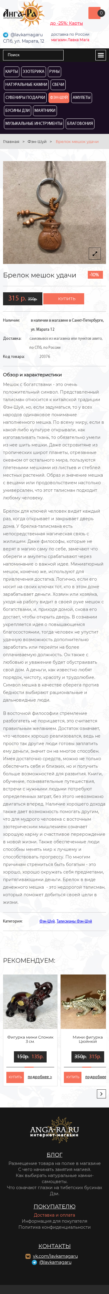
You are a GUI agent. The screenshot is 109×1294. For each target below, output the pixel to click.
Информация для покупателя (54, 1221)
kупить (15, 1077)
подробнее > (39, 1077)
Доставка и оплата (54, 1215)
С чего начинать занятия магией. (54, 1169)
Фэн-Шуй (59, 98)
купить (66, 298)
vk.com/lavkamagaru (55, 1256)
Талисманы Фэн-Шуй (74, 921)
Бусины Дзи (17, 111)
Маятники (45, 111)
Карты (11, 72)
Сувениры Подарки (25, 98)
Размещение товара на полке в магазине (54, 1163)
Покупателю (55, 1206)
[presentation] (101, 1093)
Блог (54, 1155)
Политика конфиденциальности (54, 1227)
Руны (54, 72)
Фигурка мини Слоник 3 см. (30, 1039)
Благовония (80, 124)
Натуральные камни (26, 85)
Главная (11, 141)
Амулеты (82, 98)
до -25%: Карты (66, 23)
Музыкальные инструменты (33, 124)
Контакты (54, 1246)
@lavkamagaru (55, 1262)
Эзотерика (34, 72)
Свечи (58, 85)
